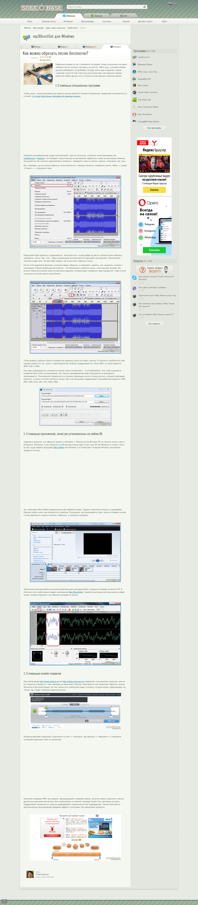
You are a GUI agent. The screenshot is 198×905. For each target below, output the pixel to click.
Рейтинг (34, 58)
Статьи (83, 28)
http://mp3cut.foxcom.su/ (73, 681)
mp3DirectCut (29, 158)
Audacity (41, 158)
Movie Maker (59, 447)
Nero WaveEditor (76, 592)
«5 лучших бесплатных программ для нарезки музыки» (56, 96)
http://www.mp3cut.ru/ (49, 681)
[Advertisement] (75, 128)
